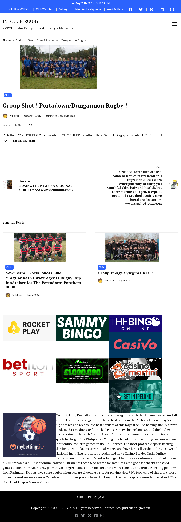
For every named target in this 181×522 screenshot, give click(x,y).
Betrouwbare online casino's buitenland (84, 458)
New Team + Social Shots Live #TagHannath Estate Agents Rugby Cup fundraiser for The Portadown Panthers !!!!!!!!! (43, 280)
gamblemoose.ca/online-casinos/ (137, 458)
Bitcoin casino (154, 415)
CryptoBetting (66, 415)
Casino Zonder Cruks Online (145, 453)
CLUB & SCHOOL (19, 9)
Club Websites (44, 9)
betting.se (169, 458)
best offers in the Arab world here (135, 420)
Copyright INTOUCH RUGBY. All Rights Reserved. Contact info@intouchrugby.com (90, 508)
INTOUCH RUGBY (21, 21)
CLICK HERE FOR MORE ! (21, 125)
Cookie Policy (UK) (90, 496)
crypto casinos (139, 477)
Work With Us (115, 9)
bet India (106, 467)
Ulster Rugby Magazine (87, 9)
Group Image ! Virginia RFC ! (125, 272)
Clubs (7, 95)
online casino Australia (59, 463)
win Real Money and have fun (114, 448)
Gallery (63, 9)
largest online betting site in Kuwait (151, 425)
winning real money (155, 439)
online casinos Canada (40, 477)
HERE (76, 135)
